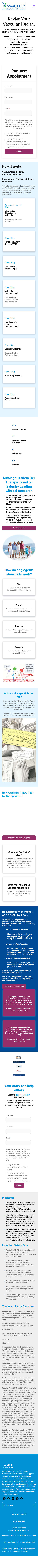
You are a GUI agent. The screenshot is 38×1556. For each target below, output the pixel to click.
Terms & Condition (21, 1551)
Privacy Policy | (8, 1551)
